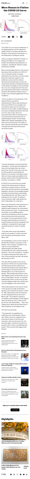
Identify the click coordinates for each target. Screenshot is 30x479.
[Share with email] (9, 36)
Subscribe (15, 409)
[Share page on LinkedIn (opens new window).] (21, 36)
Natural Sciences (14, 14)
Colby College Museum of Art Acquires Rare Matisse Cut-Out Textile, (15, 467)
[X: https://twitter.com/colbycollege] (17, 36)
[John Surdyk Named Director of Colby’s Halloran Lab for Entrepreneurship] (15, 431)
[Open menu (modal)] (23, 3)
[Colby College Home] (4, 474)
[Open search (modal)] (27, 3)
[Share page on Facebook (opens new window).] (13, 36)
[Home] (5, 3)
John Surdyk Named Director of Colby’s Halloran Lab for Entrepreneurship (12, 442)
